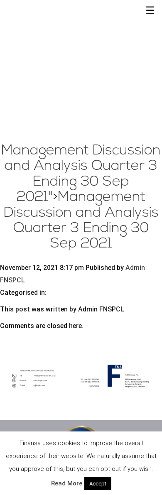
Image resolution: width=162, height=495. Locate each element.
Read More (66, 483)
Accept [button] (97, 483)
